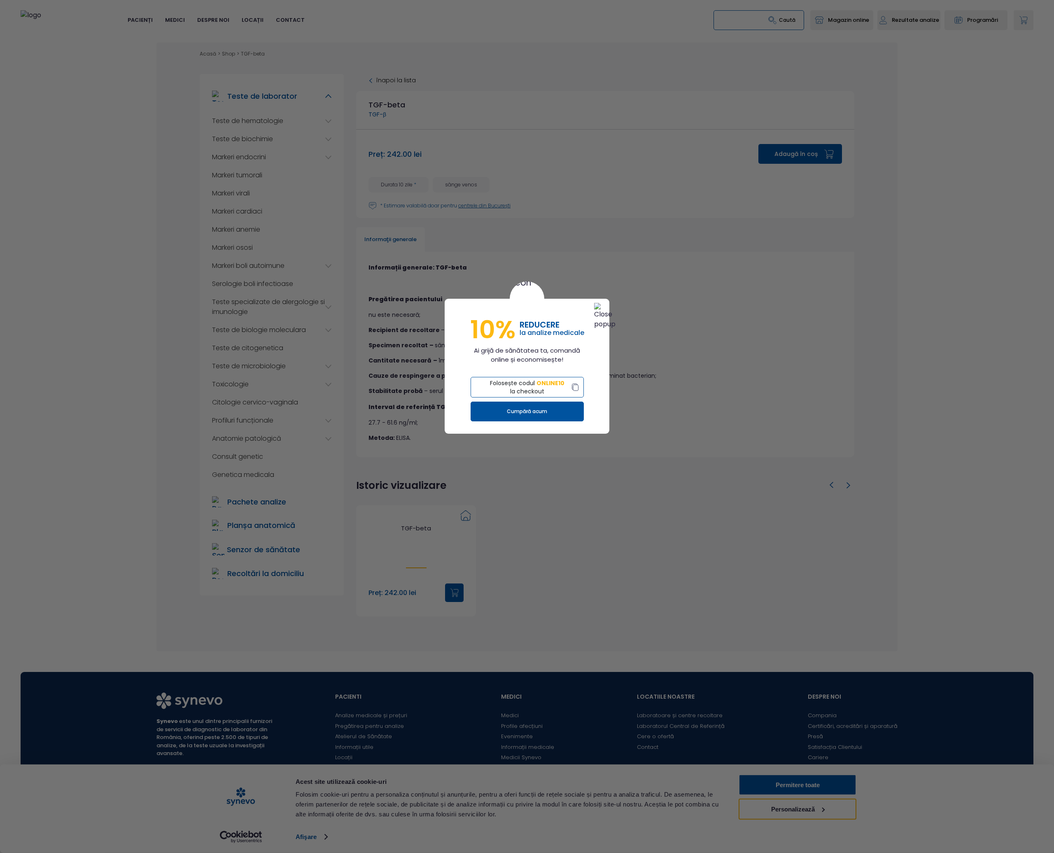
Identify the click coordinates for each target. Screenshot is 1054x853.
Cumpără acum (527, 411)
